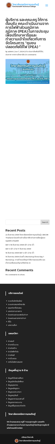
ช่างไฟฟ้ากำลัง (13, 351)
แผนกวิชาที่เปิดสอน (15, 308)
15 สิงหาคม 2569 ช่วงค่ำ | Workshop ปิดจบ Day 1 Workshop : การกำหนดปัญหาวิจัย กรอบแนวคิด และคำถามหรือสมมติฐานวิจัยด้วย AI (25, 259)
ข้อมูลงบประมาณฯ (14, 392)
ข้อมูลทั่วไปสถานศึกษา (15, 378)
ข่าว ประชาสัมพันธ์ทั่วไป (34, 51)
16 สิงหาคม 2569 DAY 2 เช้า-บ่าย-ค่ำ (20, 252)
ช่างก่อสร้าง (12, 348)
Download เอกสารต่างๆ (17, 318)
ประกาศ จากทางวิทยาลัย (15, 54)
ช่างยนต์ (11, 341)
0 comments (31, 54)
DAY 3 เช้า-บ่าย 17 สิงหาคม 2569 (18, 248)
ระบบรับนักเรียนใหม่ (15, 301)
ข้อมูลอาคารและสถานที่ (16, 399)
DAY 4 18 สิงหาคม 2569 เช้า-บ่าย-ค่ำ (20, 244)
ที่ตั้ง (9, 321)
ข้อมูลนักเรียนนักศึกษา (16, 381)
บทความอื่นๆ (12, 325)
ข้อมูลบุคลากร (13, 385)
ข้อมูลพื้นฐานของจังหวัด (16, 405)
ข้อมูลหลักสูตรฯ (13, 388)
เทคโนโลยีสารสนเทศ (15, 362)
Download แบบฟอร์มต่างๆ (18, 314)
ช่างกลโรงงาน (13, 344)
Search (45, 222)
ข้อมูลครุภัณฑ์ (13, 395)
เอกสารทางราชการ (15, 311)
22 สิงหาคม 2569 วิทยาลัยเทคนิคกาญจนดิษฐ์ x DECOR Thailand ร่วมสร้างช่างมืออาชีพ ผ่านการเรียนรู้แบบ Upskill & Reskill (27, 237)
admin (10, 51)
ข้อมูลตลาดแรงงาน (15, 402)
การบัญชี (11, 355)
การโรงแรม (12, 358)
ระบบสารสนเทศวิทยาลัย (16, 304)
